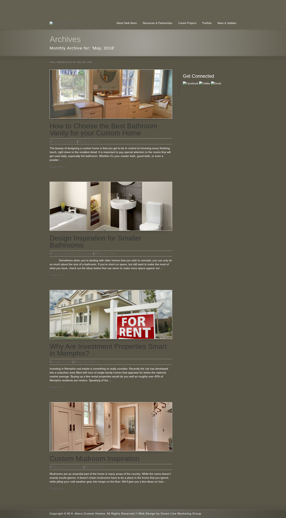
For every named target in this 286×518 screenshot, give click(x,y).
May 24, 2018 (90, 141)
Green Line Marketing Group (181, 513)
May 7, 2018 (96, 467)
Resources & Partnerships (157, 23)
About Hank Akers (127, 23)
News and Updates (64, 141)
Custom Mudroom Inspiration (94, 458)
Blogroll (57, 467)
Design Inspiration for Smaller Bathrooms (95, 241)
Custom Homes (62, 253)
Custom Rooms (83, 253)
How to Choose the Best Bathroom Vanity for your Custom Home (103, 129)
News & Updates (227, 23)
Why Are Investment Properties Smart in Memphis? (108, 349)
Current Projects (187, 23)
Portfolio (207, 23)
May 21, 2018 (106, 253)
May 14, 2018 (86, 361)
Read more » (58, 166)
